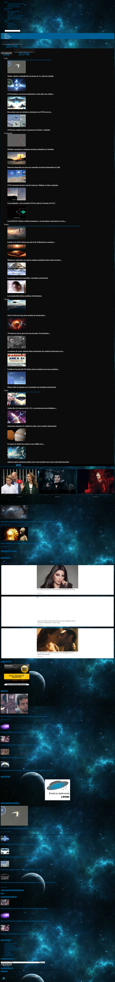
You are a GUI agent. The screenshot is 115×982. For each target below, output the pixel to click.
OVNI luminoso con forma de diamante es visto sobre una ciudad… (30, 94)
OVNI (5, 2)
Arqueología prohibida (13, 11)
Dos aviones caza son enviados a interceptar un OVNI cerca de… (29, 112)
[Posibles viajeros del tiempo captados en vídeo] (5, 754)
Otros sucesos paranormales (14, 18)
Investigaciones (8, 8)
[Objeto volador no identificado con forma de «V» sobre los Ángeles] (16, 72)
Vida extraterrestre (12, 27)
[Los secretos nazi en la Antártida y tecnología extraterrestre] (16, 274)
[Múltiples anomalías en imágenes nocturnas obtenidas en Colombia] (16, 146)
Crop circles (10, 14)
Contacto (6, 38)
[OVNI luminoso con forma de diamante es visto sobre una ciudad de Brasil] (16, 90)
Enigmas (6, 9)
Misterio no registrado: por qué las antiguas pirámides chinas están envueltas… (34, 260)
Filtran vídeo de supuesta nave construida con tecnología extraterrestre (31, 387)
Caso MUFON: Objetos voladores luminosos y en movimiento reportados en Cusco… (36, 221)
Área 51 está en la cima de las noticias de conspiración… (26, 315)
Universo (9, 26)
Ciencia (6, 21)
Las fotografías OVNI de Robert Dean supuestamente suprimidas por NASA (27, 770)
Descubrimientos (11, 24)
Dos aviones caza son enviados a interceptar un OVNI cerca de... (23, 857)
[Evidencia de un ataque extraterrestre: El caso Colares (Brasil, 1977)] (5, 741)
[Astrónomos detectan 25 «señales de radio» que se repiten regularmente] (16, 422)
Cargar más (4, 887)
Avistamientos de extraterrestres (15, 3)
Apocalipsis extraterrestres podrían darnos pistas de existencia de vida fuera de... (28, 521)
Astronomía (10, 23)
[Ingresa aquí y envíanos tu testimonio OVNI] (57, 800)
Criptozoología (11, 12)
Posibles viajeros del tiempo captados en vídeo (16, 757)
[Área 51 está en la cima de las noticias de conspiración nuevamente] (16, 312)
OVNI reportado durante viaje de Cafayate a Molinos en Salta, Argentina (32, 185)
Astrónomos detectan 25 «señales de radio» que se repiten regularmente (31, 426)
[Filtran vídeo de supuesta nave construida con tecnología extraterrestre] (16, 383)
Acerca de (6, 35)
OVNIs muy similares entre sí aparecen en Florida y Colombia (28, 130)
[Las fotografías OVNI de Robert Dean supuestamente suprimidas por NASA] (5, 767)
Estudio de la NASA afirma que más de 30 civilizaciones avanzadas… (31, 242)
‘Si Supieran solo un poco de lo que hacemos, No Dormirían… (28, 333)
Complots (6, 20)
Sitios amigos (7, 36)
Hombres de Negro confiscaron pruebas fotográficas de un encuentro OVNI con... (29, 882)
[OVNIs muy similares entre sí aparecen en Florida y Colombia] (16, 126)
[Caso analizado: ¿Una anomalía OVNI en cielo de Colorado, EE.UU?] (16, 200)
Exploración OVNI (6, 524)
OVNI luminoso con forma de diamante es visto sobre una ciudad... (24, 844)
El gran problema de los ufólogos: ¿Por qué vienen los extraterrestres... (25, 732)
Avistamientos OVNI (13, 5)
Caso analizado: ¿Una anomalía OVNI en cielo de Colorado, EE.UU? (31, 203)
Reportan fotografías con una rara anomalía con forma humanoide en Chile (33, 167)
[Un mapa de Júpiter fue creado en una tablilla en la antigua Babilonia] (16, 440)
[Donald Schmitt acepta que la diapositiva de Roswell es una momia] (14, 713)
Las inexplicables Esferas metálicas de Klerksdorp (24, 296)
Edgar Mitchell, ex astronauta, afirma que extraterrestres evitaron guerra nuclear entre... (31, 543)
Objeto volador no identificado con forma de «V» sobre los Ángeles (30, 76)
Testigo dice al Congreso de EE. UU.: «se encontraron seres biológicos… (32, 408)
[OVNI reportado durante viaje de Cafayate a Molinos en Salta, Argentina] (16, 182)
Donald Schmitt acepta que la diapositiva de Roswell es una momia (24, 716)
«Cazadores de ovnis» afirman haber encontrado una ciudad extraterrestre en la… (35, 351)
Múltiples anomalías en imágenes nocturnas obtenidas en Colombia (30, 149)
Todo (8, 60)
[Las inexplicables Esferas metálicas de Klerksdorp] (16, 292)
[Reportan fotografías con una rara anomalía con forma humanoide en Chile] (16, 164)
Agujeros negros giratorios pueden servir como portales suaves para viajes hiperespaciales (38, 462)
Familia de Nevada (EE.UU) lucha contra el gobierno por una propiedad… (33, 369)
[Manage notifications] (3, 978)
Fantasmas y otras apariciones (15, 15)
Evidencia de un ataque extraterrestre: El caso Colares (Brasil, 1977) (24, 745)
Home (5, 33)
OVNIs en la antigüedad (13, 6)
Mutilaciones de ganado (13, 17)
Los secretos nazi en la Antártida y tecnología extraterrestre (27, 278)
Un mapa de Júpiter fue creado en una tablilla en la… (26, 444)
